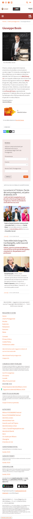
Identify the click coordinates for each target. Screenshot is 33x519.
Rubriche (5, 324)
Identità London (7, 418)
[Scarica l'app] (7, 486)
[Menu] (3, 16)
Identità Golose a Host (9, 426)
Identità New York (8, 420)
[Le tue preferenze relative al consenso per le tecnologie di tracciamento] (1, 389)
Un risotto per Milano (9, 437)
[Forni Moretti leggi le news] (17, 9)
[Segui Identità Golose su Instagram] (6, 2)
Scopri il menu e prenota (10, 403)
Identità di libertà (8, 431)
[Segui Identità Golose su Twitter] (9, 2)
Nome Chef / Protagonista (13, 168)
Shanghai (5, 439)
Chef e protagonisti (14, 21)
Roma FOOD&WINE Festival (11, 415)
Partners (5, 329)
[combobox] (16, 171)
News (4, 332)
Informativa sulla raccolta (6, 517)
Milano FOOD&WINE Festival (11, 412)
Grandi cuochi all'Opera (10, 423)
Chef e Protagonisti (8, 319)
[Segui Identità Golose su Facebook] (3, 2)
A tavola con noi (7, 442)
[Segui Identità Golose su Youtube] (11, 2)
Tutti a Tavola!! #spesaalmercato (13, 428)
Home (4, 21)
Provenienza (9, 156)
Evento (7, 162)
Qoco (4, 434)
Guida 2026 (6, 452)
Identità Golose (20, 120)
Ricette (4, 321)
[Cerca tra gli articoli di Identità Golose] (27, 2)
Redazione (6, 327)
